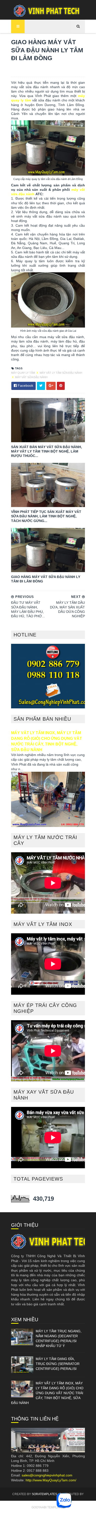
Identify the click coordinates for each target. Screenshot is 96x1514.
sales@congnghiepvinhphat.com (47, 1475)
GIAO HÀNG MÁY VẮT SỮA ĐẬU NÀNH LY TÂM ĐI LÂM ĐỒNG (45, 579)
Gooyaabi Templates (48, 1507)
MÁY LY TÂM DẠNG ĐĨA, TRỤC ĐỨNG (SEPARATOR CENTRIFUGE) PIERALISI (58, 1364)
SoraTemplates (44, 1494)
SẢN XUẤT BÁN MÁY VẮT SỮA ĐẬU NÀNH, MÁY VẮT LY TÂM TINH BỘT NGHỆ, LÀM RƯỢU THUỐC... (46, 451)
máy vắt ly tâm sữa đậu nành (61, 372)
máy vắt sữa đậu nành (31, 377)
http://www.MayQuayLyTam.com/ (51, 1480)
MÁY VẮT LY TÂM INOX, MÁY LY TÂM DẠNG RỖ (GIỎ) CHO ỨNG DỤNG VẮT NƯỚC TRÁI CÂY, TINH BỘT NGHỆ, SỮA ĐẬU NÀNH (47, 1393)
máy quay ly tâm (23, 372)
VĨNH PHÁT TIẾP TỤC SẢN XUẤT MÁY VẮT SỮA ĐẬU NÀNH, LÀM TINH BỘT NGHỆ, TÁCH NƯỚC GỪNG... (46, 516)
